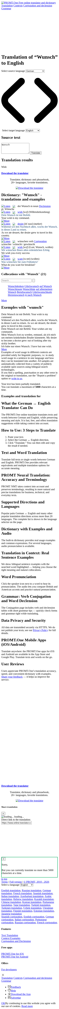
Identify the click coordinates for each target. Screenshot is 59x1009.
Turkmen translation (11, 908)
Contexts (18, 5)
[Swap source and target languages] (29, 127)
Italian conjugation (24, 919)
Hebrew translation (23, 899)
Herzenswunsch (16, 295)
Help (13, 990)
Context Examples (10, 938)
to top (4, 879)
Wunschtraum (15, 289)
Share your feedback (12, 676)
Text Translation (9, 935)
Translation (7, 5)
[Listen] (5, 206)
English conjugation (34, 916)
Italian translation (10, 896)
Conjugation (37, 5)
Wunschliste (29, 289)
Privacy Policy (40, 630)
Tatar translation (21, 905)
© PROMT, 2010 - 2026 (36, 881)
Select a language (10, 884)
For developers (9, 969)
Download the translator (15, 173)
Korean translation (31, 902)
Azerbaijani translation (31, 896)
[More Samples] (5, 221)
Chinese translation (11, 902)
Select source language (13, 71)
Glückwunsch (31, 286)
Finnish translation (22, 910)
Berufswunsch (24, 292)
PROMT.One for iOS (12, 953)
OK (3, 1003)
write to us (16, 378)
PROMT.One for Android (14, 956)
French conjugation (47, 922)
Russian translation (31, 890)
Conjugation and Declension (16, 941)
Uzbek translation (32, 908)
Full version (16, 881)
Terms (4, 881)
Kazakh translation (44, 899)
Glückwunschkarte (42, 292)
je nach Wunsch (33, 295)
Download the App (21, 994)
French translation (22, 893)
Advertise (16, 997)
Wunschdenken (16, 286)
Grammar (6, 8)
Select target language (13, 130)
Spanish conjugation (11, 916)
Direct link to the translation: (16, 819)
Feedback (16, 987)
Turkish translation (40, 905)
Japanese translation (11, 913)
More (4, 300)
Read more (27, 1006)
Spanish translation (43, 893)
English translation (10, 890)
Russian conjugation (25, 922)
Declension (45, 206)
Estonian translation (44, 910)
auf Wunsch (45, 286)
